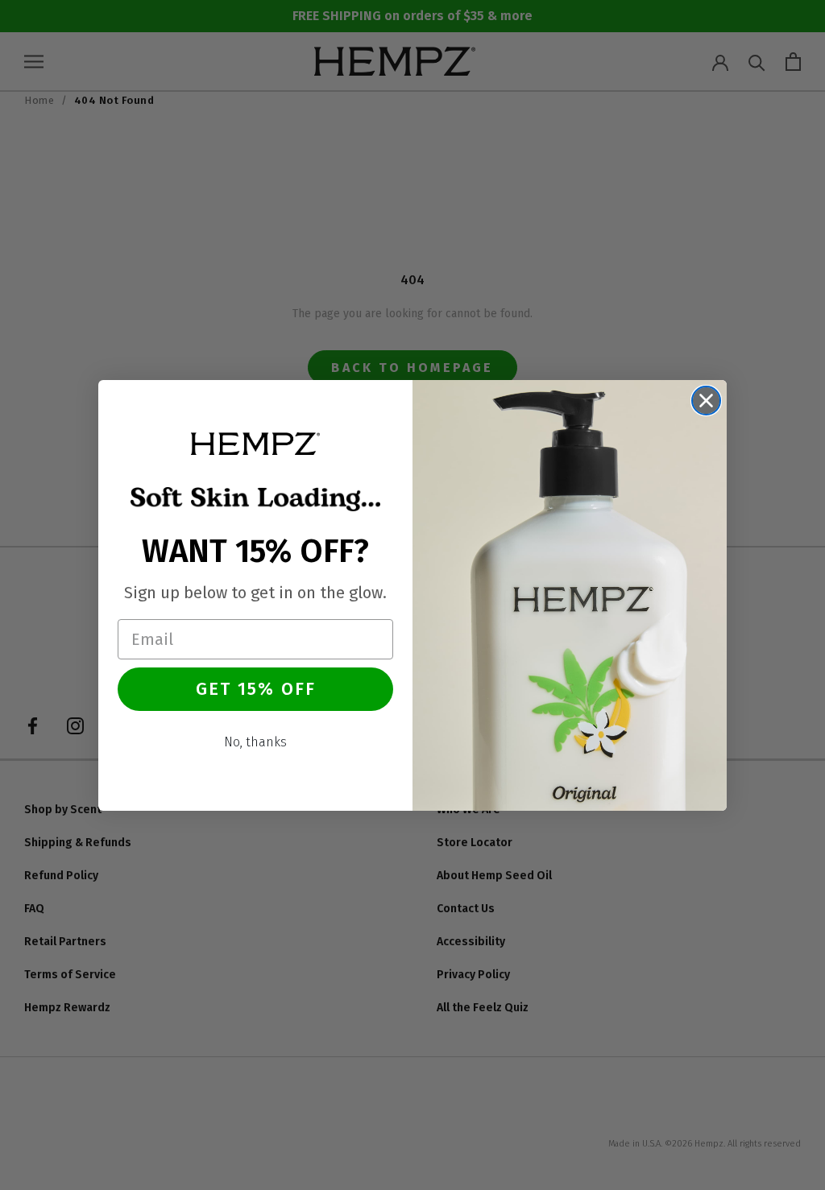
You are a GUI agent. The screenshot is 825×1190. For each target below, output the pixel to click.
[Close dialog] (706, 400)
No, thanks (255, 742)
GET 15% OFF (256, 689)
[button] (255, 443)
